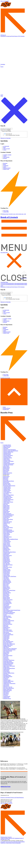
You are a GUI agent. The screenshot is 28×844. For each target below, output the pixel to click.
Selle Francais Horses (7, 650)
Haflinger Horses (6, 545)
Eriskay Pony (6, 518)
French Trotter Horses (7, 532)
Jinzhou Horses (6, 556)
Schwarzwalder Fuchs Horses (9, 649)
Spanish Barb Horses (7, 661)
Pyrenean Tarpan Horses (8, 634)
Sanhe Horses (6, 647)
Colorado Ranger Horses (8, 499)
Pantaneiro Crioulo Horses (8, 620)
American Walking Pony (8, 451)
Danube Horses (6, 505)
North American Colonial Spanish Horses (11, 610)
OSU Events (5, 210)
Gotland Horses (6, 540)
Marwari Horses (6, 583)
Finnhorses (5, 525)
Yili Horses (5, 695)
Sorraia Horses (6, 659)
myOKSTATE (6, 146)
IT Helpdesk (5, 165)
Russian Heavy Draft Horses (9, 643)
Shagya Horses (6, 652)
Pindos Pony (5, 625)
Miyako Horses (6, 591)
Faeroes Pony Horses (7, 521)
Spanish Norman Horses (8, 663)
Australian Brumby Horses (8, 463)
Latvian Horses (6, 574)
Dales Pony (5, 504)
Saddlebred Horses (7, 646)
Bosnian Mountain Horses (8, 481)
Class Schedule (6, 157)
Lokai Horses (6, 577)
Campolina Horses (7, 488)
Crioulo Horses (6, 503)
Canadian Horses (6, 489)
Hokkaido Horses (6, 549)
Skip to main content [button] (5, 1)
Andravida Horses (7, 454)
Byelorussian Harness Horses (9, 485)
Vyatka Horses (6, 684)
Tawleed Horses (6, 671)
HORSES (10, 283)
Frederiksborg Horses (7, 529)
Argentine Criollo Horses (8, 461)
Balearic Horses (6, 467)
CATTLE (2, 283)
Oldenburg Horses (7, 615)
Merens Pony (6, 585)
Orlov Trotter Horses (7, 617)
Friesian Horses (6, 533)
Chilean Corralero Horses (8, 494)
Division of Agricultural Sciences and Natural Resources (12, 797)
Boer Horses (5, 479)
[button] (14, 65)
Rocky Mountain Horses (8, 641)
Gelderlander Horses (7, 536)
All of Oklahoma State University (13, 135)
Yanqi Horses (6, 693)
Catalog (4, 155)
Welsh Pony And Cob (7, 686)
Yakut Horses (6, 692)
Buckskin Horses (6, 483)
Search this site (4, 129)
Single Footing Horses (7, 655)
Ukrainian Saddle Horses (8, 681)
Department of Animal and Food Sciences (9, 36)
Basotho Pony (6, 409)
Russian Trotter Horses (8, 645)
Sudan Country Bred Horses (9, 666)
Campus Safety (13, 841)
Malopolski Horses (7, 581)
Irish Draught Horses (7, 555)
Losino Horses (6, 578)
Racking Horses (6, 640)
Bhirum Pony (6, 477)
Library (4, 166)
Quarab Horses (6, 636)
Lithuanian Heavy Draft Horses (9, 576)
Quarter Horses (6, 638)
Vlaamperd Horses (7, 682)
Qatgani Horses (6, 635)
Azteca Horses (6, 465)
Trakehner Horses (6, 679)
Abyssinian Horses (7, 444)
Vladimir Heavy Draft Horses (9, 683)
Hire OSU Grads (6, 839)
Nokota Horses (6, 604)
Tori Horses (5, 678)
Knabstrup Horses (7, 570)
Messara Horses (6, 586)
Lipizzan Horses (6, 575)
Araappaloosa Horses (7, 457)
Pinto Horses (5, 628)
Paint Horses (5, 618)
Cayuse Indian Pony (7, 492)
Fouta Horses (6, 528)
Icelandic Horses (6, 553)
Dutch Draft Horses (7, 513)
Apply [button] (2, 285)
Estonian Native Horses (8, 519)
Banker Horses (6, 470)
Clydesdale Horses (7, 498)
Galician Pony (6, 535)
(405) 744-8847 (4, 803)
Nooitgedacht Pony (7, 606)
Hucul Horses (6, 550)
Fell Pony (5, 524)
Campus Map (6, 211)
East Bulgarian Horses (7, 515)
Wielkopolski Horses (7, 690)
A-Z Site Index (7, 138)
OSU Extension (21, 36)
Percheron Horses (6, 622)
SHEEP (18, 283)
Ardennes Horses (6, 460)
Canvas (4, 149)
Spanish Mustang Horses (8, 662)
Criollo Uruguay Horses (8, 501)
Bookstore (5, 163)
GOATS (6, 283)
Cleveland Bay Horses (7, 497)
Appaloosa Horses (7, 456)
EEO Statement (19, 841)
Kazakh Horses (6, 562)
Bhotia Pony (5, 478)
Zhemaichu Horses (7, 698)
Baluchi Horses (6, 468)
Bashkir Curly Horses (7, 472)
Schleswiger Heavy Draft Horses (10, 648)
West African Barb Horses (8, 688)
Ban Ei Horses (6, 469)
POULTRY (14, 283)
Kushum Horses (6, 571)
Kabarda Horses (6, 558)
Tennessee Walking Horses (8, 672)
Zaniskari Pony (6, 697)
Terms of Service (12, 842)
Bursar (4, 164)
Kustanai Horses (6, 572)
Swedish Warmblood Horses (9, 668)
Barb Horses (5, 471)
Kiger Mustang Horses (7, 564)
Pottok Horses (6, 632)
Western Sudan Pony (7, 689)
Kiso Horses (5, 568)
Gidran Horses (6, 538)
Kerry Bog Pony (6, 563)
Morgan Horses (6, 595)
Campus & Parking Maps (6, 838)
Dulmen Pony (6, 512)
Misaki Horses (6, 589)
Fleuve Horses (6, 526)
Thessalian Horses (7, 675)
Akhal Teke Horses (7, 446)
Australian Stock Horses (8, 464)
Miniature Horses (6, 588)
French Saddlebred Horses (8, 531)
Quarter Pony (6, 639)
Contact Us (10, 803)
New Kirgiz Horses (7, 602)
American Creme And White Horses (10, 450)
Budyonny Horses (7, 484)
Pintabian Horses (6, 627)
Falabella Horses (6, 522)
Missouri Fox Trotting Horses (9, 590)
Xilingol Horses (6, 691)
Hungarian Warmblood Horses (9, 551)
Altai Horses (5, 448)
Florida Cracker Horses (8, 527)
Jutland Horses (6, 557)
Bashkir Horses (6, 474)
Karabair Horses (6, 560)
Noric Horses (6, 609)
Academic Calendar (7, 154)
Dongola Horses (6, 511)
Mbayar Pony (6, 584)
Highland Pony (6, 548)
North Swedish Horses (7, 611)
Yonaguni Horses (6, 696)
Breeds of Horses (6, 408)
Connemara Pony (6, 500)
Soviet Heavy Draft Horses (8, 660)
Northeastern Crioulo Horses (9, 612)
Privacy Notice (6, 842)
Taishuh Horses (6, 669)
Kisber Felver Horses (7, 567)
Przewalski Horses (7, 633)
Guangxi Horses (6, 542)
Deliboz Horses (6, 507)
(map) (11, 802)
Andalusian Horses (7, 453)
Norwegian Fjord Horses (8, 613)
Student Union (6, 169)
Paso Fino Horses (6, 621)
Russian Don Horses (7, 642)
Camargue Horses (6, 486)
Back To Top (24, 278)
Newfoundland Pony (7, 603)
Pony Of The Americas (8, 631)
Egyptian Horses (6, 517)
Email (4, 147)
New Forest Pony (6, 600)
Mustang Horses (6, 598)
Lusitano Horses (6, 579)
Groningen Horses (7, 541)
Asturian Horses (6, 462)
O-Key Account (6, 148)
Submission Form (5, 786)
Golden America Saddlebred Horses (10, 539)
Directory (2, 138)
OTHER (25, 283)
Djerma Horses (6, 508)
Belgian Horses (6, 476)
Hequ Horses (6, 547)
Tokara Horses (6, 677)
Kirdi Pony (5, 565)
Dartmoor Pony (6, 506)
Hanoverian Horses (7, 546)
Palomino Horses (6, 619)
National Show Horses (7, 599)
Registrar (5, 158)
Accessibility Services (5, 841)
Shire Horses (5, 654)
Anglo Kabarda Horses (8, 455)
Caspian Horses (6, 491)
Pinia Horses (5, 626)
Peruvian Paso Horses (7, 624)
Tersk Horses (6, 674)
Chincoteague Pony (7, 496)
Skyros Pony (5, 656)
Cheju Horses (6, 493)
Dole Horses (5, 510)
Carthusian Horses (7, 490)
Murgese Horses (6, 597)
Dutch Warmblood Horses (8, 514)
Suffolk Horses (6, 667)
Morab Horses (6, 593)
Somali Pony (5, 657)
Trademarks (18, 842)
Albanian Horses (6, 447)
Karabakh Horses (6, 561)
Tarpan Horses (6, 670)
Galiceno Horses (6, 534)
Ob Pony (5, 614)
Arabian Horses (6, 458)
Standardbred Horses (7, 664)
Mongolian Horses (7, 592)
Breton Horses (6, 482)
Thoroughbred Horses (7, 676)
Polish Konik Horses (7, 629)
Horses (2, 442)
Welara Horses (6, 685)
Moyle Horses (6, 596)
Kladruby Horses (6, 569)
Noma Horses (6, 605)
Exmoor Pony (6, 520)
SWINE (21, 283)
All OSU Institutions (15, 838)
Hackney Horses (6, 543)
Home (4, 407)
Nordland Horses (6, 607)
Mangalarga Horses (7, 582)
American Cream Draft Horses (9, 449)
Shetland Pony (6, 653)
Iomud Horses (6, 554)
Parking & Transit (6, 168)
